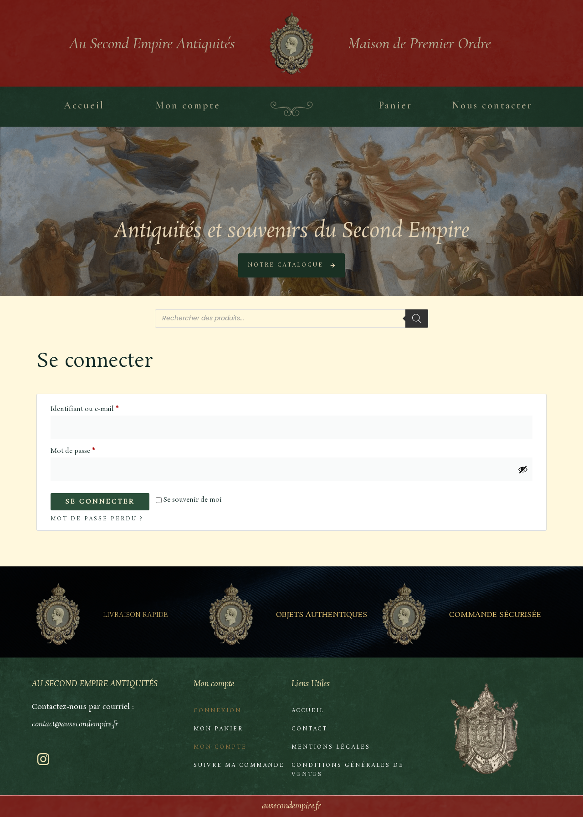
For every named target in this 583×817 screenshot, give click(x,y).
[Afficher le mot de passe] (523, 469)
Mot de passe (90, 450)
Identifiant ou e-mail (102, 408)
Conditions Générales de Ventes (348, 770)
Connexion (217, 710)
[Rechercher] (416, 318)
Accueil (308, 710)
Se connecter (100, 501)
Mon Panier (218, 729)
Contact (309, 729)
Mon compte (220, 747)
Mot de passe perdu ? (97, 519)
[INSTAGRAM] (43, 759)
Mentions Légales (331, 747)
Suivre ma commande (239, 765)
